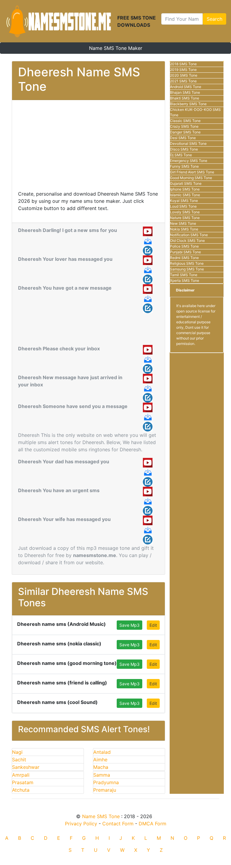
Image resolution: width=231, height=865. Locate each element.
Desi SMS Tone (183, 138)
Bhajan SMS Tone (185, 92)
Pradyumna (106, 782)
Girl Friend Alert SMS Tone (192, 172)
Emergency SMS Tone (188, 160)
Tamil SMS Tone (183, 275)
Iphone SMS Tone (185, 189)
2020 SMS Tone (183, 75)
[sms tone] (58, 21)
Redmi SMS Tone (184, 257)
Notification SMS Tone (189, 235)
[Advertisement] (88, 148)
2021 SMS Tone (183, 81)
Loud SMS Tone (183, 206)
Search (214, 19)
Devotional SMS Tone (188, 143)
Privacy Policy (81, 824)
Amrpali (20, 775)
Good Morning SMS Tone (191, 177)
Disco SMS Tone (184, 149)
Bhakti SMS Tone (184, 98)
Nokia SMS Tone (184, 229)
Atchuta (20, 790)
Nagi (17, 752)
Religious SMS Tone (187, 263)
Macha (100, 767)
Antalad (102, 752)
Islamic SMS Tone (185, 195)
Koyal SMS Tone (184, 200)
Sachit (19, 760)
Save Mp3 (129, 625)
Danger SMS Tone (185, 132)
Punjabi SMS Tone (185, 252)
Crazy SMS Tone (184, 126)
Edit (153, 625)
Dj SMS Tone (181, 155)
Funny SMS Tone (184, 166)
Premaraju (104, 790)
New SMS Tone (183, 223)
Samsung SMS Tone (187, 269)
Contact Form (118, 824)
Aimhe (100, 760)
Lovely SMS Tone (185, 212)
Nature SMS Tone (185, 217)
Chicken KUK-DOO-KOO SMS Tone (195, 112)
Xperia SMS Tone (184, 280)
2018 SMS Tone (183, 64)
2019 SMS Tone (183, 69)
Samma (101, 775)
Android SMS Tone (185, 86)
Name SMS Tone (101, 816)
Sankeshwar (25, 767)
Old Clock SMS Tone (187, 240)
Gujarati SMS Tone (186, 183)
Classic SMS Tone (185, 120)
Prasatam (22, 782)
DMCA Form (152, 824)
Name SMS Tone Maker (115, 48)
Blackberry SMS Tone (188, 104)
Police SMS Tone (184, 246)
